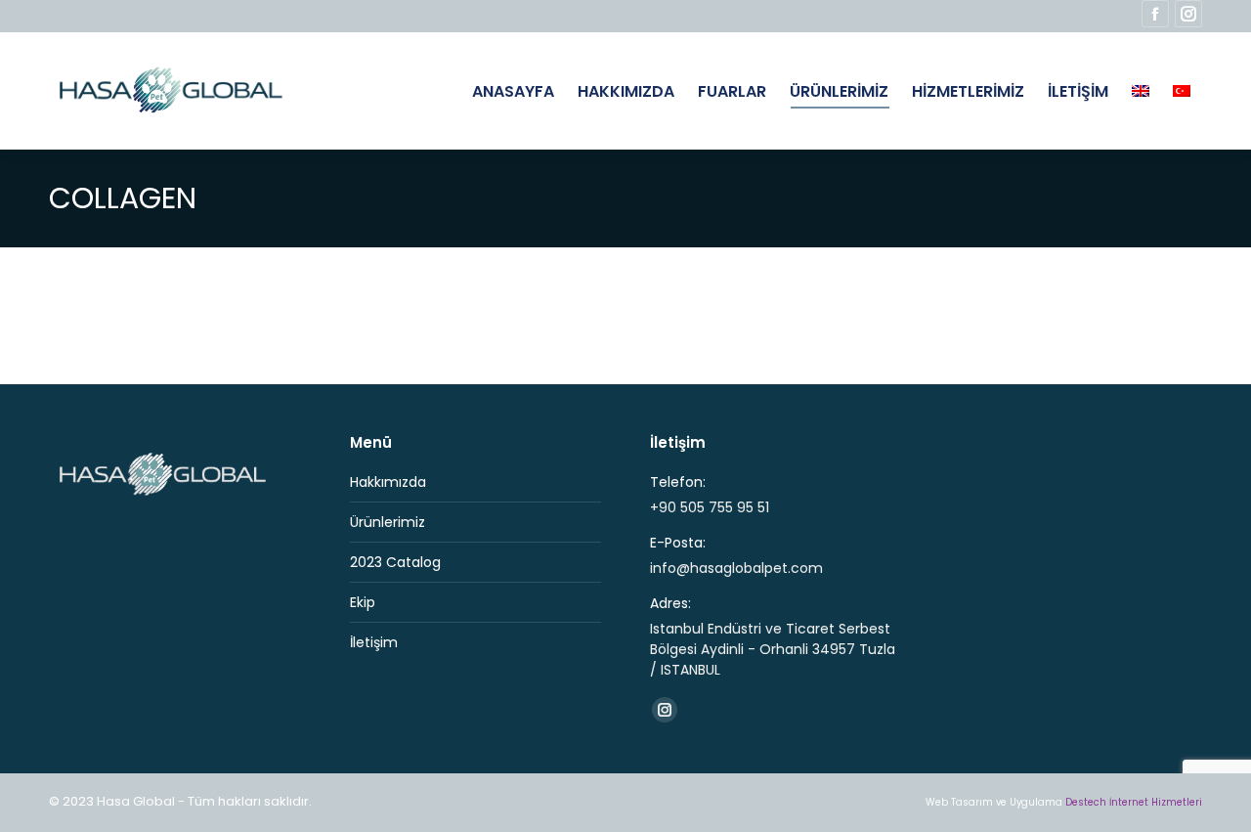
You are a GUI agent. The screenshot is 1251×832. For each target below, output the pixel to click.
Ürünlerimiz (387, 522)
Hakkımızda (388, 482)
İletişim (374, 642)
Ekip (362, 602)
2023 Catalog (395, 562)
